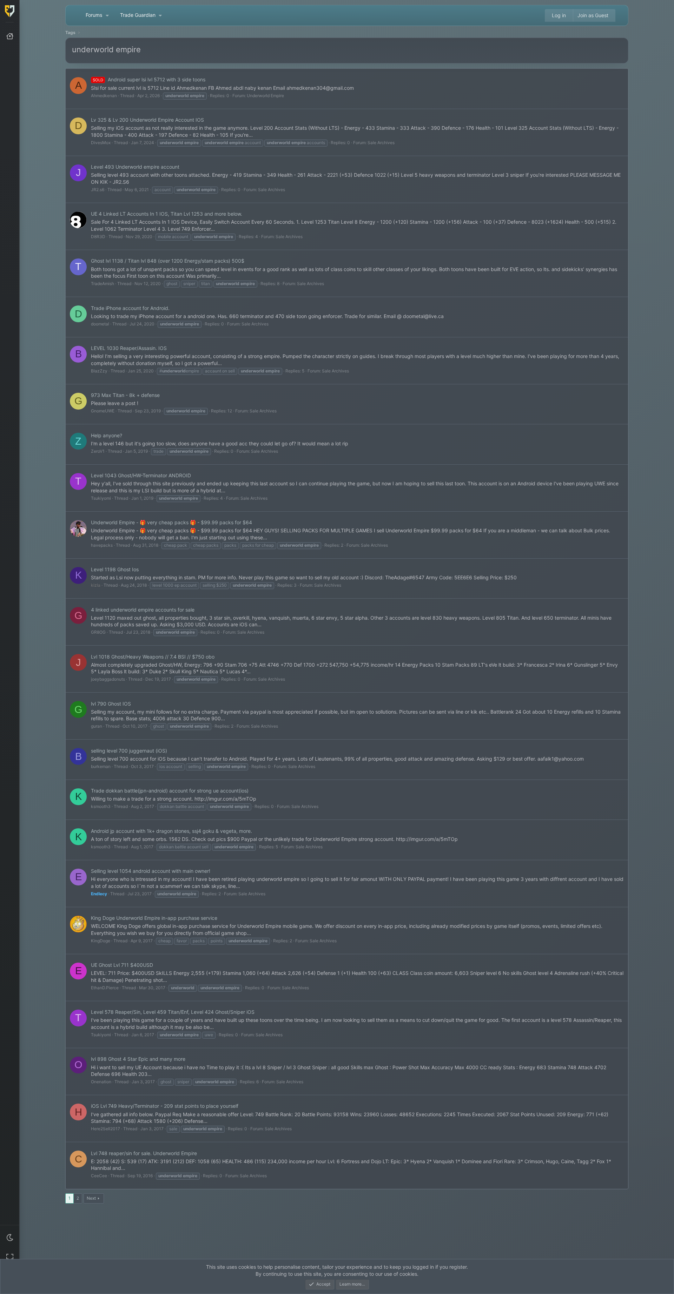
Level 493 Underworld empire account (135, 167)
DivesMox (101, 142)
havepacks (102, 545)
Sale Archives (381, 142)
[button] (10, 1237)
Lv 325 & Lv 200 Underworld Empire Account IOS (147, 120)
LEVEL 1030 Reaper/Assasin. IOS (129, 348)
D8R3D (98, 236)
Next (91, 1198)
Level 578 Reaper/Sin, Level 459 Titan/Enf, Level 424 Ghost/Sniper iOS (173, 1012)
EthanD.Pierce (105, 987)
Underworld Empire (265, 95)
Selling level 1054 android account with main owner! (150, 871)
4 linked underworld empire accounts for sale (142, 610)
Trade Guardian (138, 15)
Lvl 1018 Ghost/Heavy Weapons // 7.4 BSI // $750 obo (152, 657)
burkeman (101, 766)
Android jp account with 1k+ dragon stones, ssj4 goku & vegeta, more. (171, 831)
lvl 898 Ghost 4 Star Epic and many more (138, 1059)
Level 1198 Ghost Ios (115, 569)
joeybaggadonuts (108, 679)
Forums (94, 15)
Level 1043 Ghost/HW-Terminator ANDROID (141, 475)
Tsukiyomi (101, 498)
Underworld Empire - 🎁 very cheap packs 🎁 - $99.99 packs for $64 (171, 522)
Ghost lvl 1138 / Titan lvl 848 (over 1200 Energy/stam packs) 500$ (167, 261)
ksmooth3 (101, 806)
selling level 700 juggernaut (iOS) (129, 751)
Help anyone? (106, 435)
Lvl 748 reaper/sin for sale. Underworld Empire (144, 1153)
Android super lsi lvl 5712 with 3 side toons (149, 79)
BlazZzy (99, 370)
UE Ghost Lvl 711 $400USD (122, 965)
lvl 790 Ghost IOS (111, 704)
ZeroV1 (98, 451)
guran (96, 726)
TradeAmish (102, 283)
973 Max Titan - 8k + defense (125, 395)
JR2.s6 (97, 189)
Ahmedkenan (104, 95)
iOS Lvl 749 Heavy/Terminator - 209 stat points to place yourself (164, 1106)
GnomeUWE (102, 410)
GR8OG (98, 632)
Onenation (101, 1081)
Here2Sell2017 (105, 1128)
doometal (100, 323)
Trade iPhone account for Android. (130, 308)
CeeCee (99, 1175)
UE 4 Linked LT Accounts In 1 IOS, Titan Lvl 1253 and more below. (166, 214)
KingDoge (100, 940)
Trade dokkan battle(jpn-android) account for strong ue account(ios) (170, 791)
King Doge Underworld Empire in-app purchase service (154, 918)
